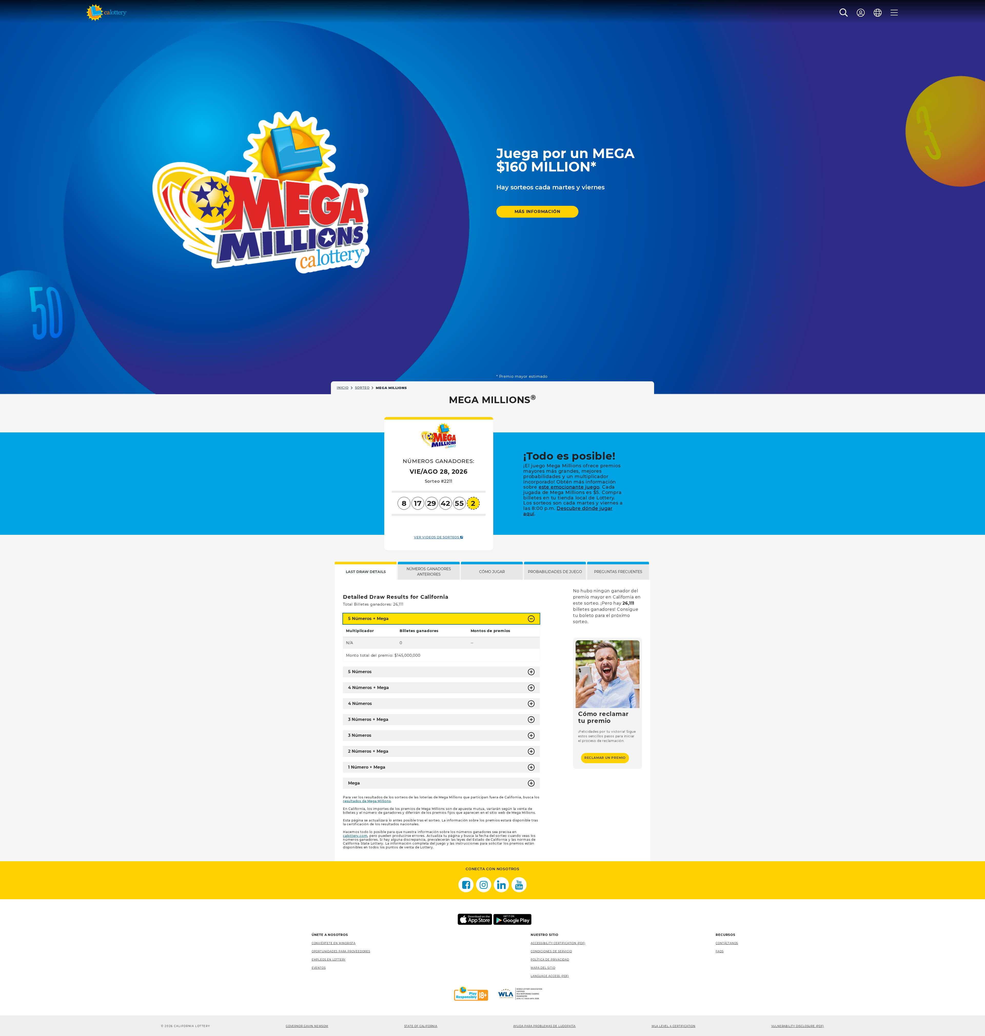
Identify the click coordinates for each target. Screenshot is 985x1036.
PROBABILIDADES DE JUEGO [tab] (555, 571)
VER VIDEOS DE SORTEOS (437, 537)
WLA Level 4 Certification (673, 1026)
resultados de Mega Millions (367, 801)
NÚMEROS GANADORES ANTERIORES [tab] (429, 572)
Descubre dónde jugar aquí (568, 511)
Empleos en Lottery (329, 959)
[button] (844, 12)
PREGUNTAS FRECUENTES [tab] (618, 571)
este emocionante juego (569, 487)
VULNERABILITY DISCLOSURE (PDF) (797, 1026)
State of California (420, 1026)
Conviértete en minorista (334, 943)
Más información (537, 211)
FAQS (719, 951)
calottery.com (355, 836)
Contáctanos (727, 943)
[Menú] (894, 12)
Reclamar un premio (605, 758)
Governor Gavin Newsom (307, 1026)
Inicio (343, 388)
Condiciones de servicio (551, 951)
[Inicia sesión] (860, 12)
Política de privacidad (550, 959)
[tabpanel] (492, 720)
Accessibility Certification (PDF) (558, 943)
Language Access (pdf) (550, 976)
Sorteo (362, 388)
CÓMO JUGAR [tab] (492, 571)
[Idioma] (877, 12)
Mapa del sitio (543, 968)
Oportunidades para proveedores (341, 951)
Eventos (319, 968)
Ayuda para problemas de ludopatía (544, 1026)
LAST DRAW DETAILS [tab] (366, 571)
